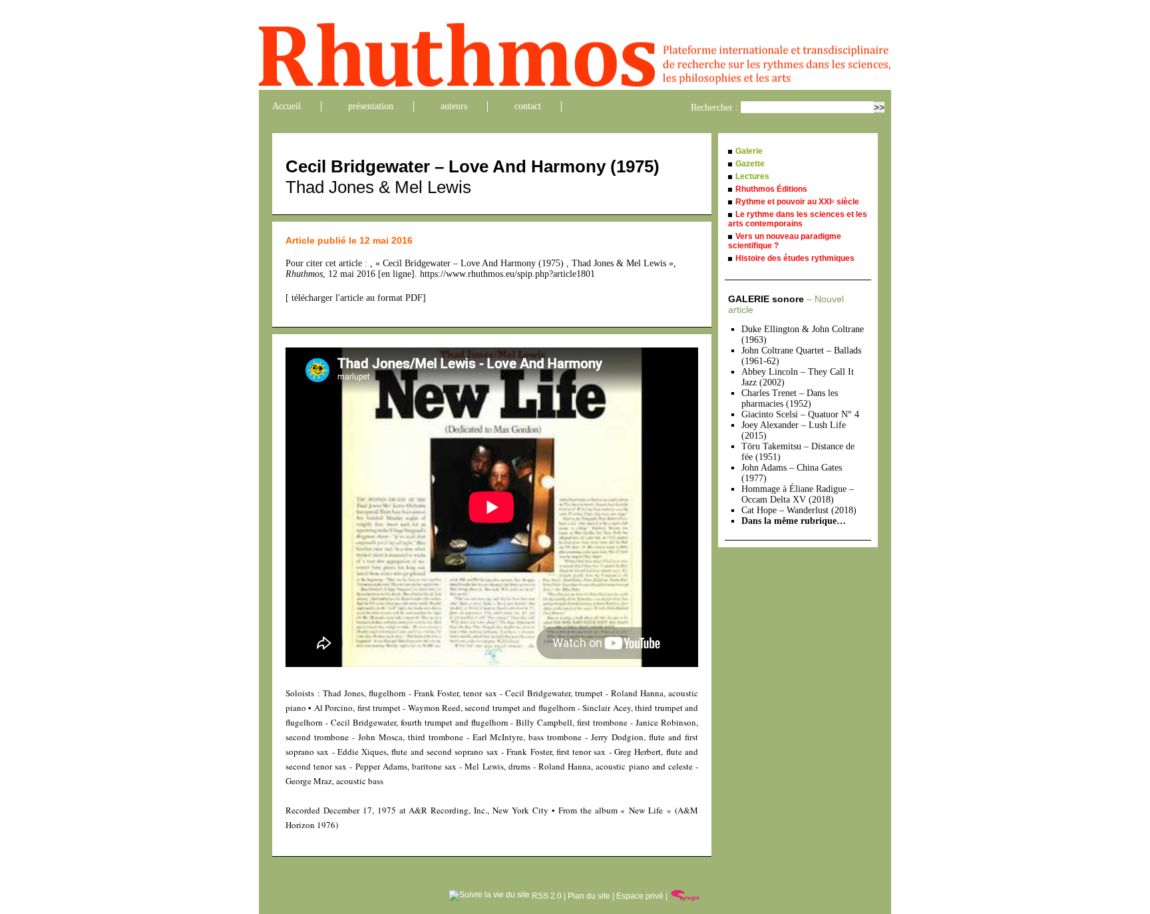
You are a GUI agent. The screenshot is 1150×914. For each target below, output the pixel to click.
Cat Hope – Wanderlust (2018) (799, 510)
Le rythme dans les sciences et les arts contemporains (797, 219)
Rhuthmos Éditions (771, 189)
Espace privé (640, 896)
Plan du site (589, 896)
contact (527, 106)
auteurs (454, 106)
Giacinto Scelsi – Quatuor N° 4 (800, 414)
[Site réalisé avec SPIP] (685, 896)
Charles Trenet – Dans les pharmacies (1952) (789, 398)
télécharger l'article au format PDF (356, 298)
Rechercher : (714, 108)
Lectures (752, 176)
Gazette (750, 163)
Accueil (286, 106)
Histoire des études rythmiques (795, 258)
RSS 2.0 (546, 896)
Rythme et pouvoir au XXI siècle (797, 201)
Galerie (749, 151)
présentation (370, 106)
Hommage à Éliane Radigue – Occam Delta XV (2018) (797, 494)
